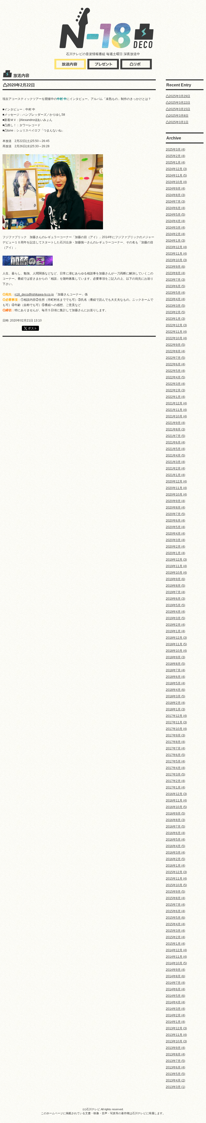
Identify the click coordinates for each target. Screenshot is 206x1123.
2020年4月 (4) (175, 533)
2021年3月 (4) (175, 462)
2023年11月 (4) (176, 253)
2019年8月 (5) (175, 585)
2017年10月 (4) (176, 729)
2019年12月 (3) (176, 559)
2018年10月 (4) (176, 651)
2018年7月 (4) (175, 670)
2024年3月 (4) (175, 227)
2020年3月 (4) (175, 540)
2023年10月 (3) (176, 260)
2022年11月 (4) (176, 332)
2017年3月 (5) (175, 774)
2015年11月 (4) (176, 878)
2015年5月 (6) (175, 917)
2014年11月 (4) (176, 956)
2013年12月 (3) (176, 1028)
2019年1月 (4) (175, 631)
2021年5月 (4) (175, 449)
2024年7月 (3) (175, 201)
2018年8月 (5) (175, 664)
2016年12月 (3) (176, 794)
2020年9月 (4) (175, 501)
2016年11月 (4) (176, 800)
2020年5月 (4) (175, 527)
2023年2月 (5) (175, 312)
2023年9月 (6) (175, 266)
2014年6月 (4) (175, 989)
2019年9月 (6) (175, 579)
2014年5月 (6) (175, 996)
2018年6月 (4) (175, 677)
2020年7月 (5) (175, 514)
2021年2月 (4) (175, 468)
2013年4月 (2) (175, 1080)
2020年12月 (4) (176, 481)
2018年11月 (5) (176, 644)
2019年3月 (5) (175, 618)
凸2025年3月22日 (178, 102)
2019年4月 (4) (175, 611)
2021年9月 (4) (175, 423)
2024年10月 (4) (176, 182)
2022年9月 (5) (175, 345)
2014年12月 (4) (176, 950)
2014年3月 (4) (175, 1009)
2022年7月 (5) (175, 358)
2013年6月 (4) (175, 1067)
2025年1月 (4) (175, 162)
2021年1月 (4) (175, 475)
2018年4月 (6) (175, 690)
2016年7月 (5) (175, 826)
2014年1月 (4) (175, 1022)
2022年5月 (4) (175, 371)
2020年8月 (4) (175, 507)
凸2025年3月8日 (177, 115)
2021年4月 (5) (175, 455)
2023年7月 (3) (175, 279)
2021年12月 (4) (176, 403)
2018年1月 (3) (175, 709)
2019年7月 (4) (175, 592)
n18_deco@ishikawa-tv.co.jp (34, 294)
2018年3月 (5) (175, 696)
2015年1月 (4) (175, 943)
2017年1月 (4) (175, 787)
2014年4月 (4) (175, 1002)
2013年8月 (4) (175, 1054)
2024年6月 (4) (175, 208)
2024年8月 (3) (175, 195)
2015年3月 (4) (175, 930)
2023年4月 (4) (175, 299)
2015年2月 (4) (175, 937)
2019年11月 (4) (176, 566)
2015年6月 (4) (175, 911)
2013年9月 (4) (175, 1048)
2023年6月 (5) (175, 286)
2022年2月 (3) (175, 390)
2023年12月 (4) (176, 247)
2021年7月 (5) (175, 436)
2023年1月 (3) (175, 318)
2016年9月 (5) (175, 813)
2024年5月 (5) (175, 214)
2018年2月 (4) (175, 703)
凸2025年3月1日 (177, 122)
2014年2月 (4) (175, 1015)
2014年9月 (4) (175, 970)
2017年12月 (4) (176, 716)
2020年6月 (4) (175, 520)
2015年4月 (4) (175, 924)
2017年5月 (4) (175, 761)
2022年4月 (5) (175, 377)
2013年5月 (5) (175, 1074)
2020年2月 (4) (175, 546)
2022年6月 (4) (175, 364)
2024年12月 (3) (176, 169)
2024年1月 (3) (175, 240)
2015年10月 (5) (176, 885)
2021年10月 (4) (176, 416)
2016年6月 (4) (175, 833)
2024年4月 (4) (175, 221)
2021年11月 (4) (176, 410)
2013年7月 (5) (175, 1061)
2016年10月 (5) (176, 807)
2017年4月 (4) (175, 768)
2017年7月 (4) (175, 748)
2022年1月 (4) (175, 397)
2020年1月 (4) (175, 553)
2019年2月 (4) (175, 624)
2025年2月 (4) (175, 156)
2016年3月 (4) (175, 852)
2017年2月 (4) (175, 781)
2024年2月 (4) (175, 234)
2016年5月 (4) (175, 839)
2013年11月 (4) (176, 1035)
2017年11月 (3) (176, 722)
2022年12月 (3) (176, 325)
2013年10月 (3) (176, 1041)
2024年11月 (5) (176, 175)
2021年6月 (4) (175, 442)
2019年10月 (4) (176, 572)
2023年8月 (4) (175, 273)
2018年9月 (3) (175, 657)
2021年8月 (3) (175, 429)
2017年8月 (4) (175, 742)
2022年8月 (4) (175, 351)
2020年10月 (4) (176, 494)
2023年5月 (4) (175, 292)
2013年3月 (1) (175, 1087)
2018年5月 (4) (175, 683)
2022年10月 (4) (176, 338)
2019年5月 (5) (175, 605)
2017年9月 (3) (175, 735)
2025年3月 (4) (175, 149)
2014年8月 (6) (175, 976)
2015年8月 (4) (175, 898)
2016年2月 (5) (175, 859)
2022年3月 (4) (175, 384)
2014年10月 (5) (176, 963)
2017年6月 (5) (175, 755)
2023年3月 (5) (175, 305)
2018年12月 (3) (176, 637)
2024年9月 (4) (175, 188)
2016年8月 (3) (175, 820)
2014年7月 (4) (175, 983)
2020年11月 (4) (176, 488)
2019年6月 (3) (175, 598)
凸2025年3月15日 (178, 109)
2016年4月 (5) (175, 846)
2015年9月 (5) (175, 891)
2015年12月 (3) (176, 872)
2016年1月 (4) (175, 865)
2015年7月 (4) (175, 904)
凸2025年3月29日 (178, 96)
